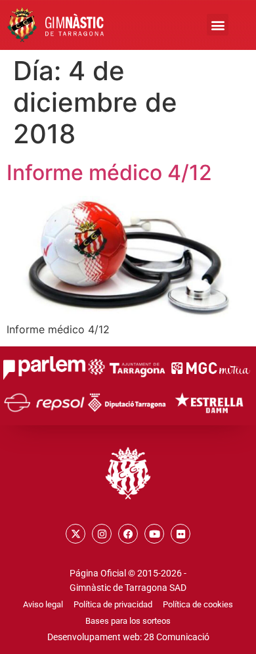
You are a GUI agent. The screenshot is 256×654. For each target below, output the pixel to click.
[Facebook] (128, 534)
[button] (217, 24)
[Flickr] (180, 534)
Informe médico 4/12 (109, 172)
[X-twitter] (75, 534)
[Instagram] (102, 534)
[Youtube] (154, 534)
